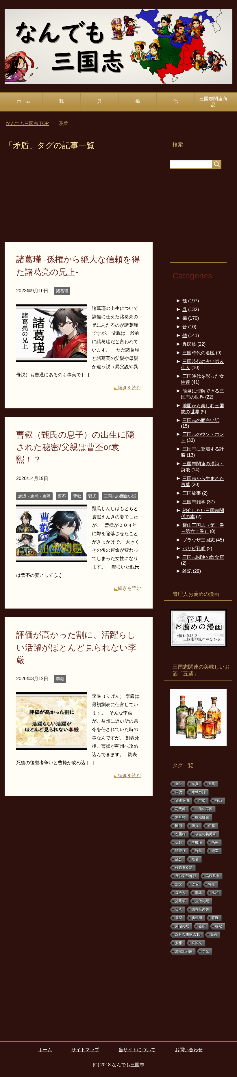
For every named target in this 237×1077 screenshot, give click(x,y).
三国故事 (191, 493)
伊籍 (211, 826)
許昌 (198, 851)
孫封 (178, 842)
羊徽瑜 (197, 842)
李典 (198, 893)
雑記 (187, 571)
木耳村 (180, 817)
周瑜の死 (182, 926)
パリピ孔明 (193, 548)
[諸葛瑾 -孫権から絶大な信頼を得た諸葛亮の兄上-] (51, 357)
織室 (215, 851)
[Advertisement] (79, 199)
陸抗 (195, 826)
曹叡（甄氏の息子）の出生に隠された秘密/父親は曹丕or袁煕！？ (75, 447)
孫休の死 (202, 901)
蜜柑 (178, 943)
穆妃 (218, 926)
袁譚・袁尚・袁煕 (34, 496)
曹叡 (77, 496)
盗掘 (195, 784)
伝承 (178, 909)
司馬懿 (180, 809)
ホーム (24, 101)
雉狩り (180, 851)
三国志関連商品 (213, 101)
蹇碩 (202, 926)
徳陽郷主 (202, 817)
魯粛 (211, 784)
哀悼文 (197, 943)
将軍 (211, 884)
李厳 (60, 678)
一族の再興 (203, 809)
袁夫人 (180, 893)
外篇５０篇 (183, 868)
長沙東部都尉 (185, 876)
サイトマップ (85, 1049)
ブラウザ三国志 (198, 539)
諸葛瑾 (62, 291)
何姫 (202, 801)
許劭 (218, 801)
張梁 (178, 792)
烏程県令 (212, 876)
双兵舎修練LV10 (188, 935)
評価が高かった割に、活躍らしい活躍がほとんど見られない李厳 (76, 647)
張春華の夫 (200, 909)
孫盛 (215, 842)
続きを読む (129, 387)
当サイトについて (136, 1049)
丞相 (215, 893)
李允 (205, 951)
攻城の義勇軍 (205, 834)
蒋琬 (215, 918)
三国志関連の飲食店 (203, 557)
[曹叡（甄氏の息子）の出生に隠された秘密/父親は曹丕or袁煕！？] (51, 558)
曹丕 (62, 496)
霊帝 (195, 884)
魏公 (178, 859)
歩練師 (197, 918)
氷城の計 (198, 792)
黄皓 (213, 935)
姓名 (195, 859)
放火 (178, 884)
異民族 (189, 344)
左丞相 (180, 834)
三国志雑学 (193, 501)
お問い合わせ (189, 1049)
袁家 (178, 918)
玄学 (178, 784)
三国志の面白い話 (120, 496)
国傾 (178, 826)
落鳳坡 (180, 901)
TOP (27, 123)
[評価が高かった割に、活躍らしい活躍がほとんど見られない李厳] (51, 745)
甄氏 (92, 496)
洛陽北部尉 (183, 951)
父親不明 (182, 801)
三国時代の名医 (198, 352)
